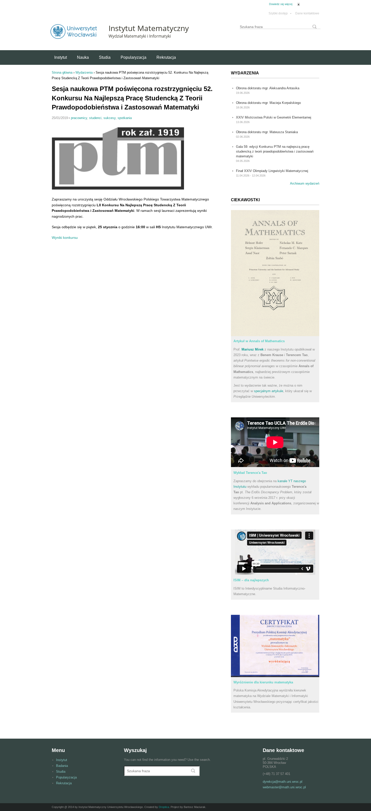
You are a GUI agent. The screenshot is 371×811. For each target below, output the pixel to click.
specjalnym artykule (268, 391)
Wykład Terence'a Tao (250, 473)
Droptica (164, 806)
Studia (105, 57)
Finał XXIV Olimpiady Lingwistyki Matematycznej (272, 171)
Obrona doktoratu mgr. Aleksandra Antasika (267, 88)
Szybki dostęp (280, 13)
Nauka (83, 57)
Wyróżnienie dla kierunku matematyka (263, 682)
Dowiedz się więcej (280, 4)
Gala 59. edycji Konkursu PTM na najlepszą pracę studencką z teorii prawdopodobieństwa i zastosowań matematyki (274, 151)
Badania (62, 766)
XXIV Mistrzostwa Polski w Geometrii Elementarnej (273, 117)
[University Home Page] (73, 38)
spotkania (125, 118)
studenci (95, 118)
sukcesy (109, 118)
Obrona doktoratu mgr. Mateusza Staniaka (267, 132)
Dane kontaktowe (307, 13)
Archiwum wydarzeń (304, 183)
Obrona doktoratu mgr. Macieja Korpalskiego (268, 103)
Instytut (60, 57)
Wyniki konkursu (65, 238)
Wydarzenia (84, 72)
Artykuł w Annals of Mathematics (259, 341)
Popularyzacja (133, 57)
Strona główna (62, 72)
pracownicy (79, 118)
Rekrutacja (166, 57)
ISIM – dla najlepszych (251, 580)
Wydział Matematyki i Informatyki (140, 36)
